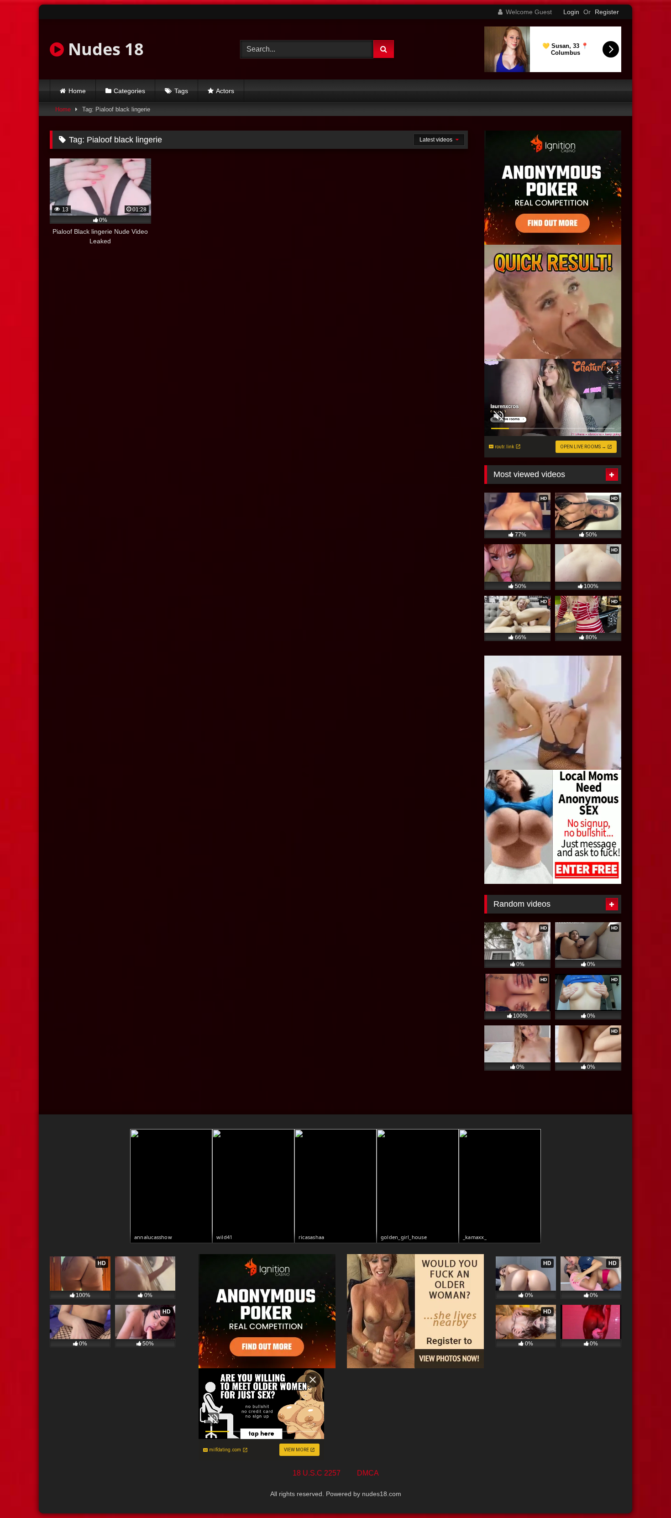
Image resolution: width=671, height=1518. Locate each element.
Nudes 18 (104, 49)
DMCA (368, 1473)
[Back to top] (643, 1491)
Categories (129, 91)
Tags (181, 91)
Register (607, 12)
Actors (225, 91)
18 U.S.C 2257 (317, 1473)
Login (571, 12)
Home (77, 91)
